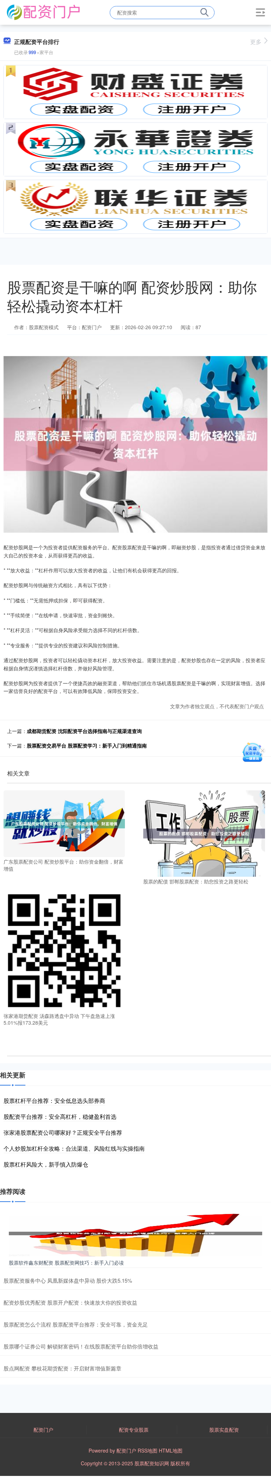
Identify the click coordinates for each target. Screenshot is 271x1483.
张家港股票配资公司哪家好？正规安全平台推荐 (63, 1132)
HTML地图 (170, 1450)
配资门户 (43, 1429)
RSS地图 (147, 1450)
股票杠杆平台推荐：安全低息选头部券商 (54, 1100)
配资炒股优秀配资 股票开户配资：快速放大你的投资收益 (70, 1302)
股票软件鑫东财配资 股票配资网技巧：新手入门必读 (66, 1262)
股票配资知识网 (151, 1463)
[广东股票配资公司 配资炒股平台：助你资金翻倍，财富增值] (64, 822)
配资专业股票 (134, 1429)
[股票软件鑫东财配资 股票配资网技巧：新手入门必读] (135, 1232)
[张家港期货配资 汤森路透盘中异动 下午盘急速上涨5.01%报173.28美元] (64, 949)
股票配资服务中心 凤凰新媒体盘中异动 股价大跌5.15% (68, 1280)
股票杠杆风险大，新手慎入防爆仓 (46, 1164)
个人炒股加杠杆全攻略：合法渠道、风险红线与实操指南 (74, 1148)
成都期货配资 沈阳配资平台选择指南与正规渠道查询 (84, 730)
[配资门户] (42, 11)
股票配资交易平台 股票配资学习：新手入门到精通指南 (87, 745)
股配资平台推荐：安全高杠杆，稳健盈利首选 (60, 1116)
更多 (255, 42)
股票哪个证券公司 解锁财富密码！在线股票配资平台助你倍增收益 (81, 1346)
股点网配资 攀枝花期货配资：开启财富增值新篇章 (62, 1368)
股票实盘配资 (224, 1429)
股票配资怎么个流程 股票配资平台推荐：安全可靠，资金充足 (76, 1324)
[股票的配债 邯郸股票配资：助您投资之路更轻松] (204, 832)
